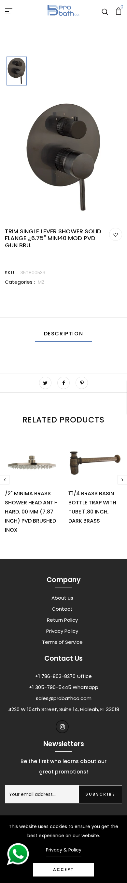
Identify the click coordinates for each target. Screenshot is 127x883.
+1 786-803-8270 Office (63, 676)
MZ (41, 282)
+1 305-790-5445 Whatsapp (63, 687)
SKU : (11, 272)
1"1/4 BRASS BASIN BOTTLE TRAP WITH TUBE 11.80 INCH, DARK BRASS (92, 507)
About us (62, 597)
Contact (62, 608)
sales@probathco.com (64, 698)
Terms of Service (62, 642)
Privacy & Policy (63, 850)
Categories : (20, 282)
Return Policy (62, 620)
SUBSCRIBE (100, 794)
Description (63, 333)
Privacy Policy (62, 631)
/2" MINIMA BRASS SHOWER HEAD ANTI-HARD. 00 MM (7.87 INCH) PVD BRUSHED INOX (31, 512)
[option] (16, 71)
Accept (63, 869)
